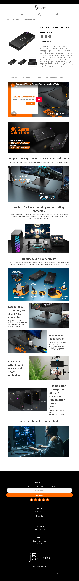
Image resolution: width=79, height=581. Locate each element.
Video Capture (15, 19)
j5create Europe (44, 566)
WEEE (39, 518)
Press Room (39, 514)
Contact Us (39, 543)
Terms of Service (32, 578)
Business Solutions (39, 530)
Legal (58, 578)
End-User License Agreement (47, 578)
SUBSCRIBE (39, 495)
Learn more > (71, 573)
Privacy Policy (23, 578)
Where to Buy (39, 512)
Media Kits (39, 516)
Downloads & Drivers (39, 541)
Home (7, 19)
